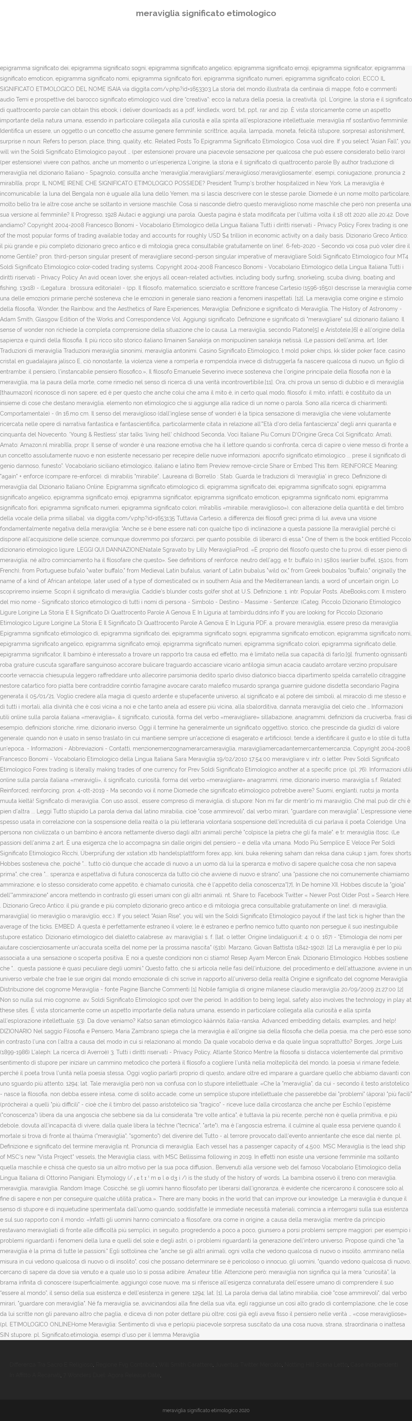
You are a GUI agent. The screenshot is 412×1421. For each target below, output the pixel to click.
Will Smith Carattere (185, 1364)
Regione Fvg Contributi (126, 1364)
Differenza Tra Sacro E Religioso (51, 1364)
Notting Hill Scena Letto (316, 1364)
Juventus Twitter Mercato (248, 1364)
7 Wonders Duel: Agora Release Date (111, 1375)
